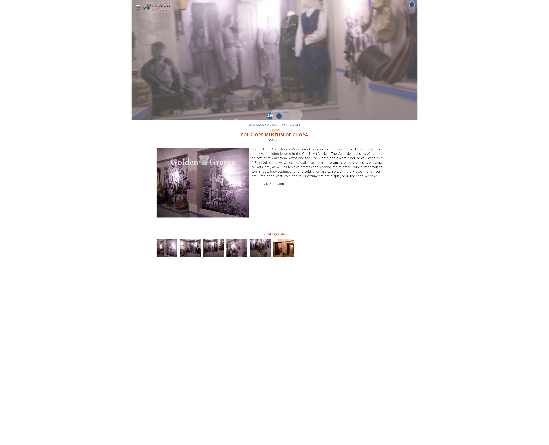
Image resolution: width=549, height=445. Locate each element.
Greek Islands (256, 124)
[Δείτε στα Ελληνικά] (270, 116)
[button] (138, 6)
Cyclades (272, 124)
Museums (295, 124)
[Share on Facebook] (279, 116)
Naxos (283, 124)
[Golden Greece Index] (157, 7)
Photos (276, 140)
